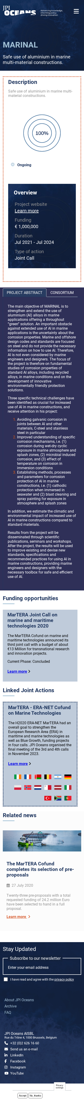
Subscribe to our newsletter (35, 958)
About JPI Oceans (19, 1000)
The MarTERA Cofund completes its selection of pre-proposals (40, 869)
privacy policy (64, 979)
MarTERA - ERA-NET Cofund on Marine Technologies (39, 710)
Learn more (27, 211)
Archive (10, 1006)
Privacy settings (59, 1086)
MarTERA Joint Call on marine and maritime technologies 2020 (32, 620)
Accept (22, 1095)
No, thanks (35, 1095)
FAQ (7, 1012)
